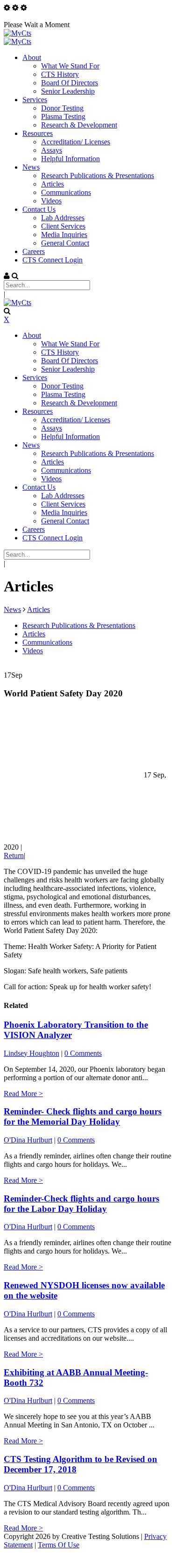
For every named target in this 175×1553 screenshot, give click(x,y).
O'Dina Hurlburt (28, 1140)
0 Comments (83, 1053)
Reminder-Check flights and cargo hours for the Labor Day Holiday (81, 1204)
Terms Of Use (58, 1545)
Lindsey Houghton (31, 1053)
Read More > (23, 1094)
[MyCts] (17, 33)
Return (14, 855)
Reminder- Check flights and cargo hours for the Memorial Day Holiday (82, 1116)
